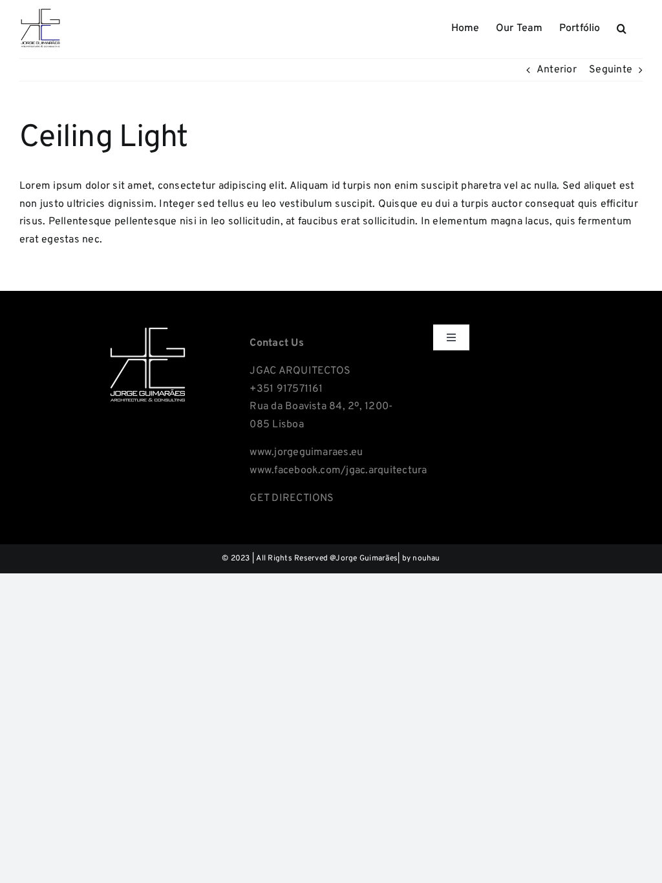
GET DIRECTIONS (292, 498)
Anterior (557, 69)
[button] (621, 27)
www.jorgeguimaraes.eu (306, 452)
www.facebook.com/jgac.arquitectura (338, 470)
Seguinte (610, 69)
